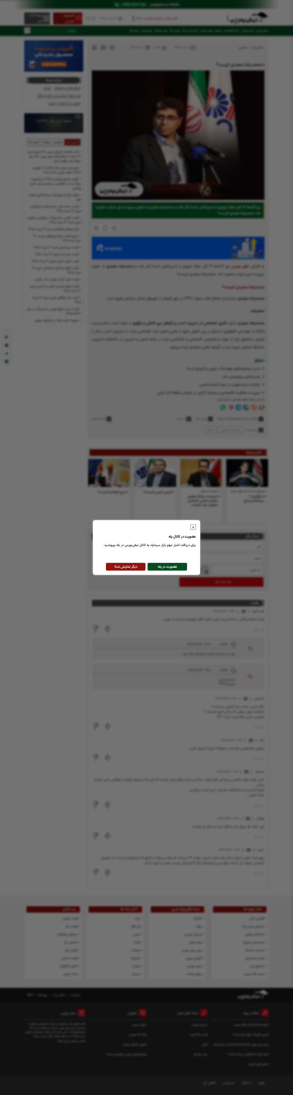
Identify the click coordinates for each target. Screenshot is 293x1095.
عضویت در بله (167, 566)
